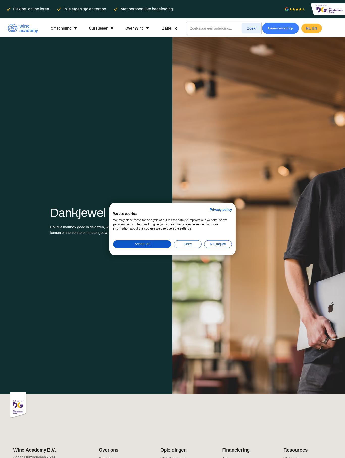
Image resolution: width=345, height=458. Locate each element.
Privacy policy (221, 210)
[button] (63, 28)
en (314, 28)
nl (308, 28)
